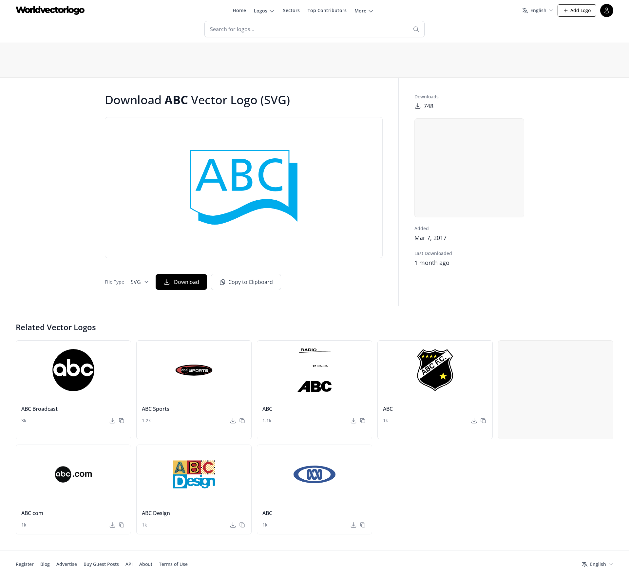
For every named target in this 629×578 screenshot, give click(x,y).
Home (239, 10)
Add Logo (580, 10)
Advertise (66, 564)
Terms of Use (173, 564)
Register (25, 564)
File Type (114, 282)
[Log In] (606, 10)
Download (186, 282)
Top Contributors (327, 10)
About (145, 564)
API (129, 564)
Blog (45, 564)
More (360, 11)
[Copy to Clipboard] (121, 421)
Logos (260, 11)
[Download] (112, 421)
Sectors (291, 10)
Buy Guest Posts (101, 564)
